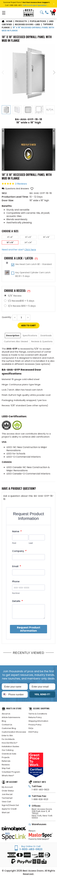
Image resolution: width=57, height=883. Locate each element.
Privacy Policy (34, 724)
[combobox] (4, 694)
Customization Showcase (14, 732)
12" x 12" (28, 237)
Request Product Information (28, 629)
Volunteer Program (11, 772)
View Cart (6, 801)
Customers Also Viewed (16, 341)
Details (17, 601)
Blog (4, 721)
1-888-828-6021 (40, 799)
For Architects (8, 739)
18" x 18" (10, 242)
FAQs (30, 728)
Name (16, 531)
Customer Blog (9, 728)
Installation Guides (10, 746)
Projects (6, 757)
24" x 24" (28, 242)
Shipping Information (38, 721)
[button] (15, 188)
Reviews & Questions (41, 341)
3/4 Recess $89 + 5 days (22, 306)
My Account (7, 787)
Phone (15, 581)
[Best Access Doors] (28, 13)
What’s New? (8, 775)
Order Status (8, 790)
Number (16, 593)
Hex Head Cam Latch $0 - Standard (33, 264)
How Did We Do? (9, 742)
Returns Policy (35, 717)
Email (16, 566)
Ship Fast (6, 768)
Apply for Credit (9, 808)
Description (12, 335)
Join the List (7, 794)
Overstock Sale (9, 753)
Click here (30, 249)
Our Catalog (7, 750)
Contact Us (7, 724)
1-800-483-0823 (47, 12)
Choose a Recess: (17, 290)
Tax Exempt (7, 798)
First (14, 543)
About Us (6, 713)
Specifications (30, 335)
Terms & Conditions (37, 713)
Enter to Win (7, 735)
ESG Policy (33, 732)
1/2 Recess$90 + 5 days (21, 300)
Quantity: (6, 317)
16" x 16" (46, 237)
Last (31, 543)
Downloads (46, 335)
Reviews (6, 764)
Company (19, 551)
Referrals (6, 761)
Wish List (6, 812)
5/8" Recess (14, 295)
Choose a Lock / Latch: (21, 258)
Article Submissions (11, 717)
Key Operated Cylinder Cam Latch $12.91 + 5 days (32, 274)
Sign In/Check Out (10, 805)
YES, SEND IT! (42, 694)
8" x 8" (10, 237)
